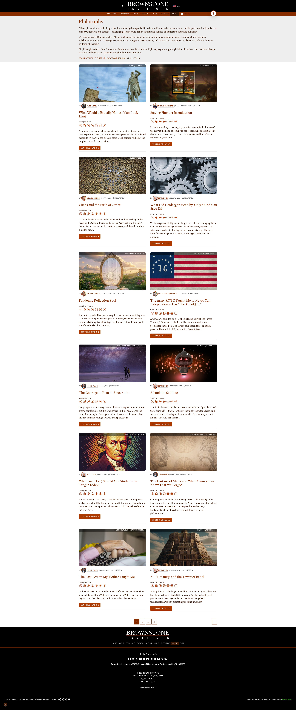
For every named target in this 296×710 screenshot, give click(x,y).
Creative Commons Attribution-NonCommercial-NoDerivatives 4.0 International (31, 699)
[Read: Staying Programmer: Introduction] (183, 83)
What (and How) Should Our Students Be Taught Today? (108, 483)
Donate (174, 643)
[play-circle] (141, 659)
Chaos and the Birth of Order (99, 205)
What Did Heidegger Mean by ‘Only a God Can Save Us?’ (183, 207)
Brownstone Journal (115, 58)
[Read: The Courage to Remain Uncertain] (112, 363)
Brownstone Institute (90, 58)
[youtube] (144, 659)
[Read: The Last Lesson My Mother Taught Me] (112, 547)
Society (212, 66)
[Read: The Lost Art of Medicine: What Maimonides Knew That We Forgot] (183, 451)
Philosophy (139, 66)
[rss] (166, 659)
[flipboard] (159, 659)
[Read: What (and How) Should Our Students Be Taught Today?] (112, 451)
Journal (148, 643)
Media (156, 643)
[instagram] (151, 659)
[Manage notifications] (5, 704)
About (121, 643)
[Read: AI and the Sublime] (183, 363)
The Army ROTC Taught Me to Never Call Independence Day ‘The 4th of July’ (180, 302)
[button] (122, 6)
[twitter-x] (133, 659)
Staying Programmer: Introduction (171, 113)
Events (140, 643)
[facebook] (130, 659)
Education (124, 434)
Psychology (139, 254)
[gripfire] (137, 659)
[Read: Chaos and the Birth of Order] (112, 175)
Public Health (132, 346)
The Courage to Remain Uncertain (103, 393)
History (193, 158)
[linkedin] (148, 659)
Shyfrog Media (287, 699)
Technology (210, 158)
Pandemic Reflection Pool (97, 300)
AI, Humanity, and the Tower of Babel (177, 577)
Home (114, 643)
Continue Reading (89, 148)
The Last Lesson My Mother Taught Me (107, 577)
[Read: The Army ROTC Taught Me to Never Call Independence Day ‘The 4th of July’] (183, 271)
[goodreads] (155, 659)
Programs (130, 643)
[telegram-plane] (162, 659)
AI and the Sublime (164, 393)
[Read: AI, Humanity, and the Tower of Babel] (183, 547)
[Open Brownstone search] (213, 13)
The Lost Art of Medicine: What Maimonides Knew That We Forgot (182, 483)
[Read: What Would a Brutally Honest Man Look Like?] (112, 83)
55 (154, 622)
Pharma (131, 66)
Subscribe (165, 643)
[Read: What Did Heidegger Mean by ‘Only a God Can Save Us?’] (183, 175)
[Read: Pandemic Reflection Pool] (112, 271)
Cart (182, 643)
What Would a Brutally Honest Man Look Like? (108, 114)
